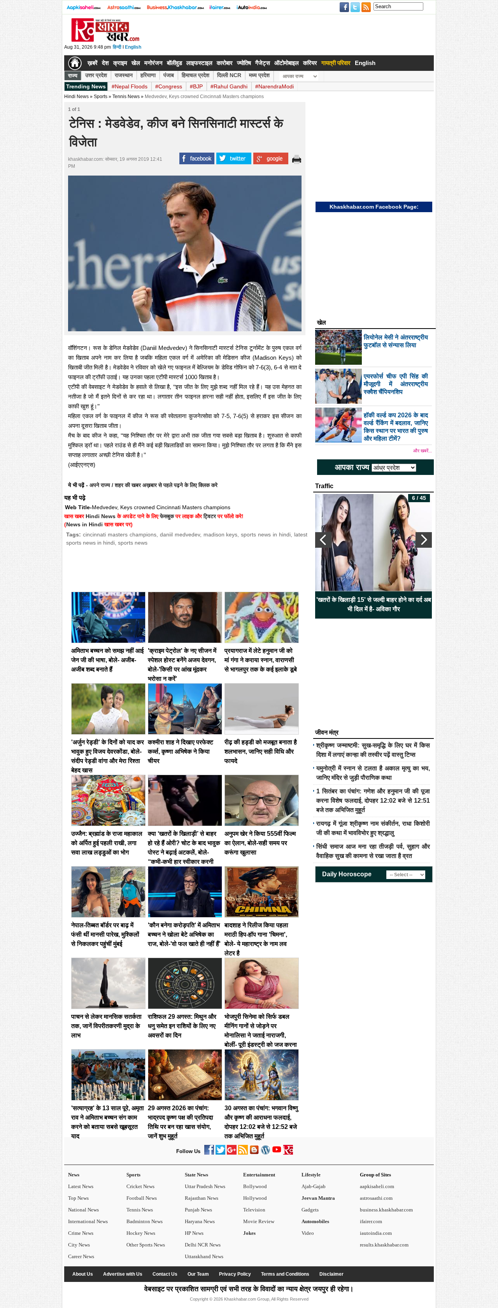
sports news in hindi (266, 534)
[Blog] (254, 1153)
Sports (133, 1175)
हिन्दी (117, 47)
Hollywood (255, 1198)
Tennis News (126, 96)
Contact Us (165, 1274)
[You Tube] (277, 1153)
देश (105, 63)
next (424, 540)
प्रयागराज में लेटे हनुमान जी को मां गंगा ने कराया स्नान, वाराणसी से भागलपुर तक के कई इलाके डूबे (260, 660)
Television (254, 1210)
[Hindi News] (105, 40)
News (73, 1175)
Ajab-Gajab (314, 1186)
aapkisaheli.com (377, 1186)
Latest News (80, 1186)
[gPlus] (232, 1153)
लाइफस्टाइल (199, 63)
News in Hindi (84, 524)
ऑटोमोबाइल (286, 63)
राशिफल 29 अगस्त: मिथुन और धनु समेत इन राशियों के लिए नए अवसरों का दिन (182, 1026)
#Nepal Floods (129, 86)
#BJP (196, 86)
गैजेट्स (262, 63)
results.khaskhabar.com (384, 1245)
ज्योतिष (244, 63)
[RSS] (243, 1153)
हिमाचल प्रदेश (195, 75)
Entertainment (259, 1175)
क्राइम (120, 63)
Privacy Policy (235, 1274)
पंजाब (168, 75)
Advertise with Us (122, 1274)
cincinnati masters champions (119, 534)
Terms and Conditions (285, 1274)
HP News (194, 1233)
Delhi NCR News (203, 1245)
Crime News (80, 1233)
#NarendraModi (274, 86)
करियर (310, 63)
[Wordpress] (265, 1153)
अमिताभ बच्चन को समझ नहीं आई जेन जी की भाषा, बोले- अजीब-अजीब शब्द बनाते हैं (107, 660)
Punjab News (198, 1210)
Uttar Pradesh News (205, 1186)
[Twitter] (220, 1153)
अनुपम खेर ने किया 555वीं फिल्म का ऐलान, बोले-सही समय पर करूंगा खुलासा (260, 843)
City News (79, 1245)
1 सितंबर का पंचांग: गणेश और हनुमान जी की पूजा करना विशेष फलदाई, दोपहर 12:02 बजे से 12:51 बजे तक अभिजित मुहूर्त (373, 800)
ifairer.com (371, 1221)
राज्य (72, 75)
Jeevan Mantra (318, 1198)
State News (196, 1175)
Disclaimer (331, 1274)
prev (323, 540)
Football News (141, 1198)
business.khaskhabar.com (386, 1210)
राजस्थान (124, 75)
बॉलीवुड (174, 63)
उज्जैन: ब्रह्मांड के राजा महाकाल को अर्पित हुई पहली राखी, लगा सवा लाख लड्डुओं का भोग (106, 843)
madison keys (220, 534)
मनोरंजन (153, 63)
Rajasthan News (201, 1198)
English (133, 47)
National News (83, 1210)
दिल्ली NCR (229, 75)
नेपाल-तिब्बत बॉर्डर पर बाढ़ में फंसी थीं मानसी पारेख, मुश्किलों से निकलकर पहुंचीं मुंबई (105, 934)
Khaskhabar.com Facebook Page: (374, 207)
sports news (132, 543)
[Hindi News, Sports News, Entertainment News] (75, 63)
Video (308, 1233)
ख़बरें (93, 63)
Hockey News (140, 1233)
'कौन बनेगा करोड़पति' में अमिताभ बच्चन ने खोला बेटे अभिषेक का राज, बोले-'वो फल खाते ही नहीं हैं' (184, 934)
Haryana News (200, 1221)
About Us (82, 1274)
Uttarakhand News (204, 1256)
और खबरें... (422, 451)
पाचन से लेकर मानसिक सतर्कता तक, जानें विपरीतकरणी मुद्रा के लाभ (106, 1026)
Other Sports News (145, 1245)
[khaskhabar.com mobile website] (288, 1153)
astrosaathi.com (376, 1198)
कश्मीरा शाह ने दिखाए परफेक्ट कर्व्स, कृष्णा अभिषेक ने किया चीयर (180, 751)
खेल (136, 63)
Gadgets (310, 1210)
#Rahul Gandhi (228, 86)
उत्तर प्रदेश (96, 75)
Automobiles (315, 1221)
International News (88, 1221)
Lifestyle (311, 1175)
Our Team (198, 1274)
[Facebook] (209, 1153)
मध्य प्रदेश (259, 75)
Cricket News (140, 1186)
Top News (78, 1198)
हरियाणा (148, 75)
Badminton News (144, 1221)
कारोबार (225, 63)
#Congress (168, 86)
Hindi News (76, 96)
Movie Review (258, 1221)
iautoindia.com (376, 1233)
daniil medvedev (180, 534)
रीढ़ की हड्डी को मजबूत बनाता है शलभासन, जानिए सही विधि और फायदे (260, 751)
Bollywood (255, 1186)
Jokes (249, 1233)
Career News (81, 1256)
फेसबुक (167, 516)
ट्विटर (209, 516)
